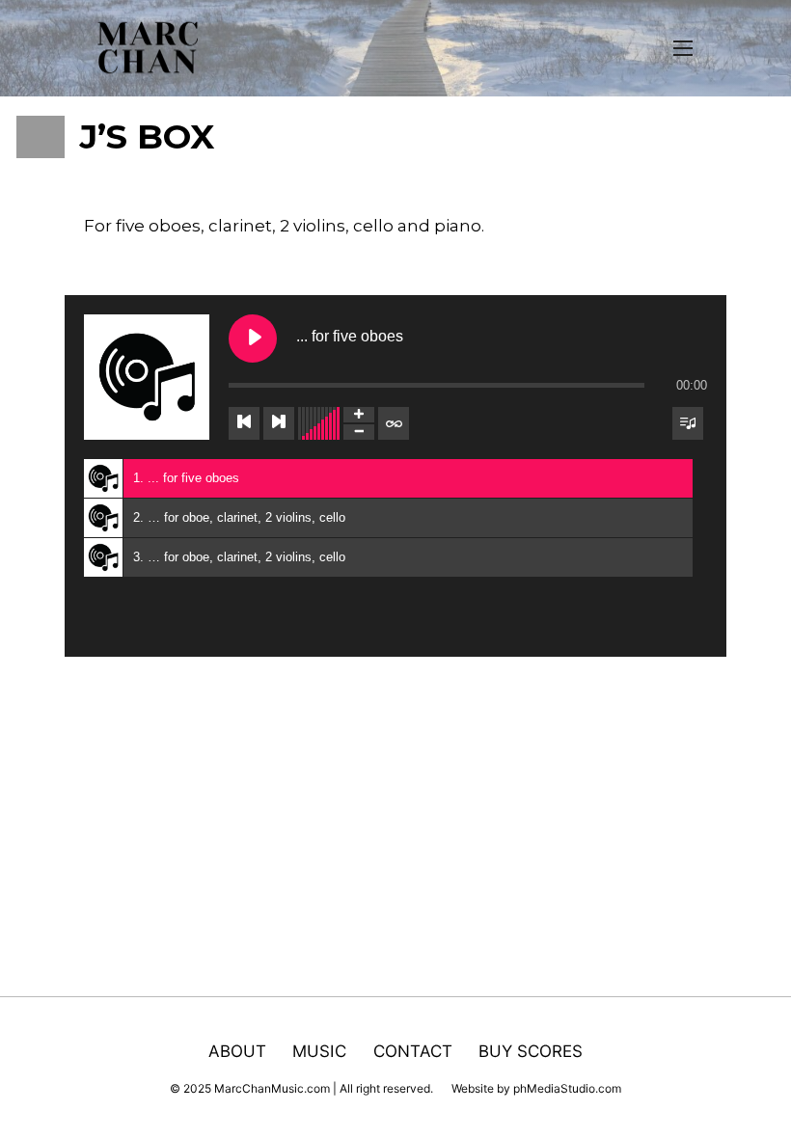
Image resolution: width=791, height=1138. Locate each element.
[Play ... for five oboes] (253, 338)
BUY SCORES (530, 1050)
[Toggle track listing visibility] (687, 423)
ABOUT (237, 1050)
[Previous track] (244, 423)
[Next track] (278, 423)
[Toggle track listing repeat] (393, 423)
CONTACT (412, 1050)
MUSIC (319, 1050)
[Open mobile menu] (683, 48)
